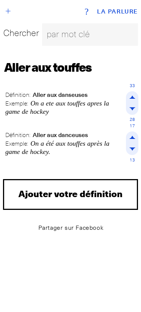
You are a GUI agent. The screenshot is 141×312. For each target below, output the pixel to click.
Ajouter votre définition (70, 193)
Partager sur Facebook (71, 227)
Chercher (21, 32)
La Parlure (117, 12)
